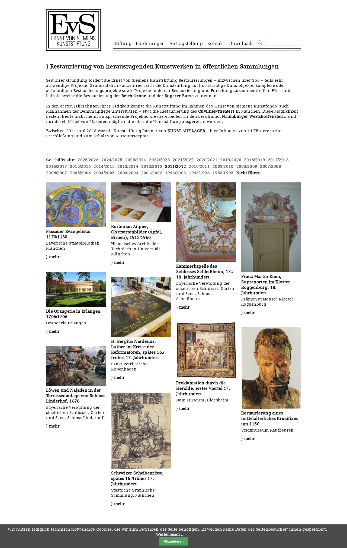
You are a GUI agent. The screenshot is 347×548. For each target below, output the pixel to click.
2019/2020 (230, 159)
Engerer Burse (179, 95)
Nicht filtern (248, 172)
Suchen (259, 42)
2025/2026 (88, 159)
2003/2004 (128, 172)
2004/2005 (104, 172)
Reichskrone (134, 95)
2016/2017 (56, 166)
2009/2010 (223, 166)
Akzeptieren (174, 541)
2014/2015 (104, 166)
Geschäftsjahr (60, 159)
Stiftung (122, 43)
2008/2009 (247, 166)
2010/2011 (199, 166)
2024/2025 (112, 159)
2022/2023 (159, 159)
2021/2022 (183, 159)
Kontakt (216, 43)
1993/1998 (199, 172)
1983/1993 (223, 172)
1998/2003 (175, 172)
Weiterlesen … (170, 534)
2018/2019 (254, 159)
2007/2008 (270, 166)
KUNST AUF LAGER (186, 130)
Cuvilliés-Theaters (216, 111)
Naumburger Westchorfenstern (253, 116)
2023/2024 (135, 159)
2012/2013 (151, 166)
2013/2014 (128, 166)
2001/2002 (151, 172)
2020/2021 (207, 159)
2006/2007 (56, 172)
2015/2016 (80, 166)
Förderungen (150, 43)
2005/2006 (80, 172)
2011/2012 (175, 166)
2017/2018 (278, 159)
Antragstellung (186, 43)
